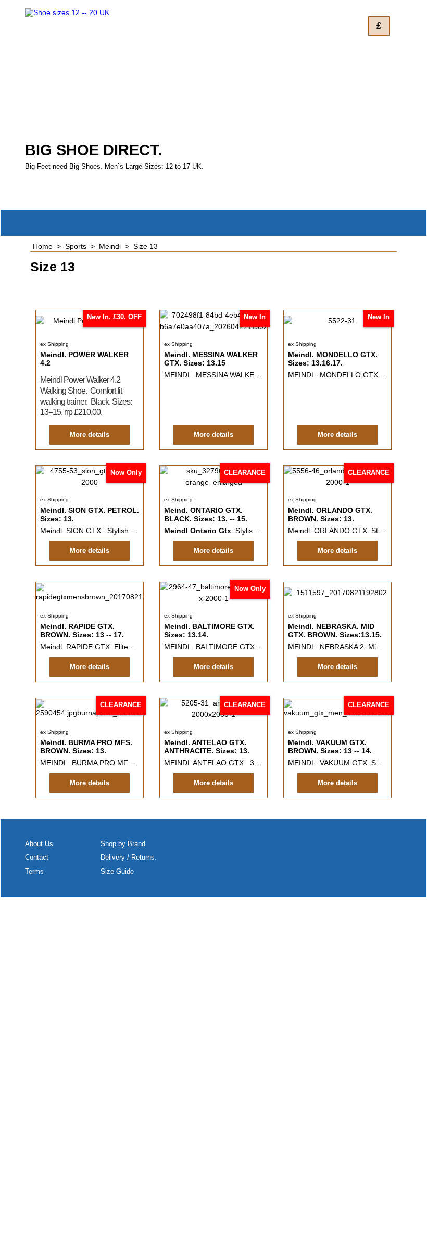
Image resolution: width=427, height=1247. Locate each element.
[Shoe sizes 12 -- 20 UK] (116, 72)
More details (89, 434)
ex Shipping (54, 344)
